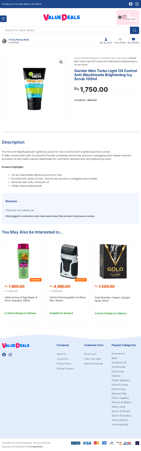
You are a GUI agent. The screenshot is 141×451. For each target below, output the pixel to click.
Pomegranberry (36, 446)
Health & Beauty (90, 58)
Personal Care (108, 58)
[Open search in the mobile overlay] (70, 30)
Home (77, 58)
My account (90, 354)
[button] (61, 62)
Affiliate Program (65, 368)
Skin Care (122, 58)
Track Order (120, 42)
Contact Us (62, 359)
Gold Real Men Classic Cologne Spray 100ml (112, 299)
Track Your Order (92, 359)
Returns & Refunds (93, 363)
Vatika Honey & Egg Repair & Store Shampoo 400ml (21, 299)
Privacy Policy (64, 363)
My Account (106, 42)
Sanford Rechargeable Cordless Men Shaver (68, 299)
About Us (61, 354)
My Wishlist (133, 42)
